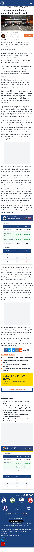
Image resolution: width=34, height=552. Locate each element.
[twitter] (9, 350)
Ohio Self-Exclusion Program (10, 535)
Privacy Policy (7, 525)
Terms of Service (15, 525)
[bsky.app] (13, 350)
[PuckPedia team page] (28, 350)
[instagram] (27, 495)
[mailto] (17, 350)
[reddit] (20, 350)
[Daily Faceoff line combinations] (24, 350)
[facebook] (6, 350)
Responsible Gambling (25, 525)
